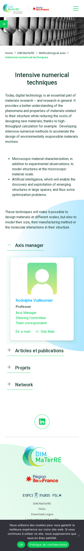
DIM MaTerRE (42, 503)
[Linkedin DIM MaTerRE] (41, 421)
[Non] (78, 535)
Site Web (47, 332)
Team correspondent (31, 323)
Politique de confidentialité (48, 544)
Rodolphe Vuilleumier (34, 300)
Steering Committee (31, 318)
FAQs (42, 509)
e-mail (25, 332)
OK (21, 544)
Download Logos (42, 514)
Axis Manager (26, 313)
